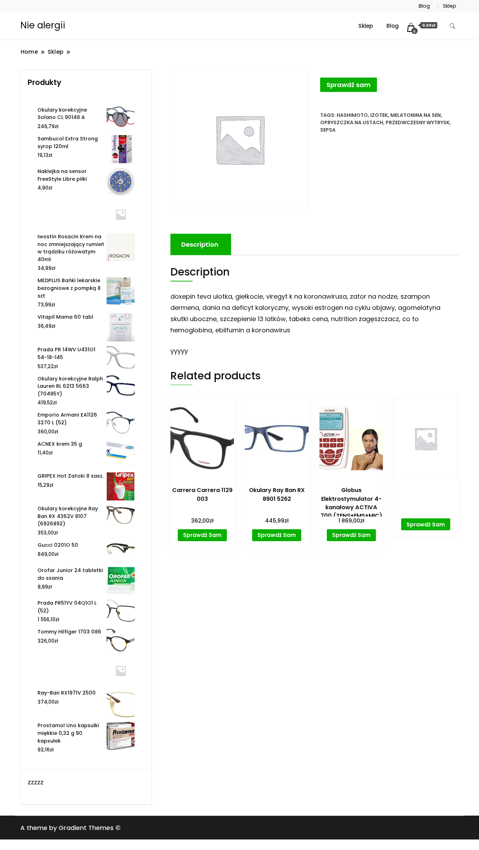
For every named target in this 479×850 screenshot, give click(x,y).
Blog (424, 5)
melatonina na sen (415, 115)
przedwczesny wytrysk (418, 122)
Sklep (449, 5)
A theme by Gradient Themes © (70, 827)
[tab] (200, 244)
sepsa (328, 129)
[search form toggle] (452, 26)
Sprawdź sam (348, 84)
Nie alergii (42, 25)
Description (199, 244)
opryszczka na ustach (351, 122)
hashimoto (352, 115)
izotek (379, 115)
